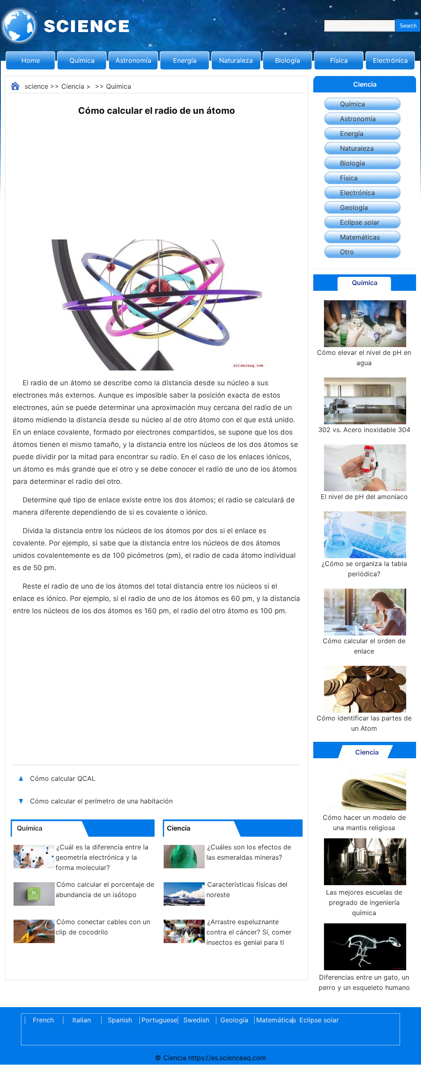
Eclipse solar (359, 222)
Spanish (120, 1020)
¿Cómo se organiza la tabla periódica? (364, 568)
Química (82, 60)
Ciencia (72, 86)
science (36, 86)
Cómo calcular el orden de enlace (364, 646)
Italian (81, 1020)
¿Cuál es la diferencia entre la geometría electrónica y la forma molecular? (102, 857)
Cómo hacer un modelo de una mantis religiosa (364, 822)
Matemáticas (360, 237)
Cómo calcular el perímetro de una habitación (101, 801)
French (43, 1020)
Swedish (196, 1020)
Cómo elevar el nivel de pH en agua (364, 357)
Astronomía (133, 60)
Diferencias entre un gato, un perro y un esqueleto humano (364, 982)
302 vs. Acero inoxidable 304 (364, 430)
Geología (354, 207)
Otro (347, 252)
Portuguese (157, 1020)
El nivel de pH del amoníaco (364, 496)
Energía (185, 60)
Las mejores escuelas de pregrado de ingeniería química (364, 902)
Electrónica (390, 60)
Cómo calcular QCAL (63, 778)
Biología (287, 60)
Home (30, 60)
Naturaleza (236, 60)
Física (339, 60)
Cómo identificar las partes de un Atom (364, 723)
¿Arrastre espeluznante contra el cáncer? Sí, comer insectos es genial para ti (248, 932)
